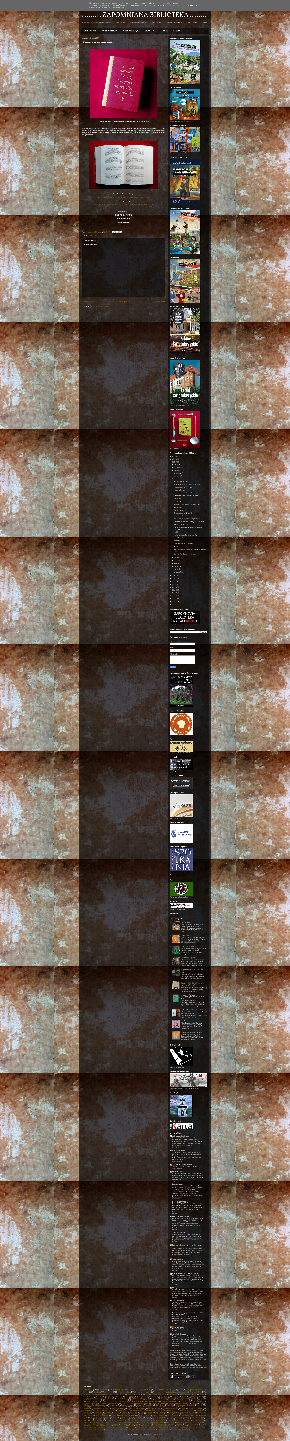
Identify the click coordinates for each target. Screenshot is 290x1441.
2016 (174, 596)
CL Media (147, 1419)
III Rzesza (170, 1417)
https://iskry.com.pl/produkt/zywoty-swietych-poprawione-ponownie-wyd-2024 (123, 197)
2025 (174, 459)
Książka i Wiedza (174, 1427)
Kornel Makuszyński (159, 1420)
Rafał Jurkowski (176, 1429)
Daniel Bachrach (161, 1412)
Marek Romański (113, 1403)
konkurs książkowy (170, 1409)
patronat (138, 1394)
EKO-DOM (194, 1415)
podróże (149, 1405)
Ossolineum (148, 1410)
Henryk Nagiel (164, 1427)
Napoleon (200, 1410)
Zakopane (146, 1415)
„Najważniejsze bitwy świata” (183, 487)
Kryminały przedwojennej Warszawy (99, 1394)
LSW (188, 1420)
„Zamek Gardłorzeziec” (181, 524)
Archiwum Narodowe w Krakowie (197, 1425)
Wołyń (139, 1415)
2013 (174, 604)
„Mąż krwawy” (178, 507)
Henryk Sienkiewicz (141, 1425)
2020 (174, 584)
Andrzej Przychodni (181, 1425)
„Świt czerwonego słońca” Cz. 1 (184, 513)
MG (201, 1394)
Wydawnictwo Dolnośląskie (185, 1405)
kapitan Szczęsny (183, 1403)
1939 (202, 1419)
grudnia (176, 464)
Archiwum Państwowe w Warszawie (95, 1427)
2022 (174, 578)
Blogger (159, 1434)
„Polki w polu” (185, 935)
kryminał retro (145, 1390)
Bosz (85, 1420)
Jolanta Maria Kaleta (158, 1403)
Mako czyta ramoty (178, 1150)
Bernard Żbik (185, 1415)
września (177, 473)
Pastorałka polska (178, 1316)
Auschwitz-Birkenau (112, 1427)
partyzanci (195, 1419)
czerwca (177, 557)
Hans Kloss (119, 1420)
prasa (170, 1400)
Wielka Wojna (99, 1419)
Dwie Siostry (131, 1427)
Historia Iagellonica (158, 1417)
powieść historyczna (159, 1394)
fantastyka (140, 1405)
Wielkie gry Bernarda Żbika (99, 1417)
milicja (200, 1396)
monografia (129, 1396)
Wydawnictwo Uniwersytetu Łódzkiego (115, 1414)
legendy (200, 1405)
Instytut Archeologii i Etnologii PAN (186, 1417)
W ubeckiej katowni (178, 1234)
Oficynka (164, 1398)
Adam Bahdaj (170, 1425)
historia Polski (118, 1390)
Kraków (121, 1394)
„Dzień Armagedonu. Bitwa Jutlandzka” (186, 496)
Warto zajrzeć (151, 31)
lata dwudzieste (109, 1396)
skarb (99, 1396)
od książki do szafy (179, 1334)
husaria (162, 1425)
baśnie (168, 1414)
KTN (85, 1400)
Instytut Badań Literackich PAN (113, 1429)
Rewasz (183, 1427)
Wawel (114, 1415)
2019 (174, 587)
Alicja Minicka (159, 1422)
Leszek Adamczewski (101, 1415)
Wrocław (203, 1400)
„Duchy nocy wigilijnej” (188, 958)
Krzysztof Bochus (173, 1420)
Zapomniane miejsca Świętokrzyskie (113, 1422)
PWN (102, 1403)
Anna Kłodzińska (93, 1401)
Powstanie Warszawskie (98, 1407)
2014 (174, 601)
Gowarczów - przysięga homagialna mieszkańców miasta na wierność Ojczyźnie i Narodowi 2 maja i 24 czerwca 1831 (187, 1187)
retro (86, 1392)
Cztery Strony (122, 1427)
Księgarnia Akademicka (186, 1412)
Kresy (195, 1394)
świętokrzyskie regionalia (135, 1417)
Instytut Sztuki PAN (128, 1429)
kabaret (175, 1414)
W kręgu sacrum (178, 1288)
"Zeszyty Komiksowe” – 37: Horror (185, 554)
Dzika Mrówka (106, 1425)
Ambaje (124, 1419)
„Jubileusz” (177, 541)
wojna (132, 1390)
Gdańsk (86, 1403)
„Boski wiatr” (178, 501)
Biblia (147, 1417)
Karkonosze (129, 1420)
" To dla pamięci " (178, 1300)
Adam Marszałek (141, 1403)
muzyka (154, 1415)
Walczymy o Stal (178, 1327)
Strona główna (90, 31)
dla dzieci (149, 1400)
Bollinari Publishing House (185, 1422)
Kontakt (176, 31)
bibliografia (125, 1424)
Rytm (132, 1415)
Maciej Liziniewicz (154, 1409)
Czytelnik (177, 1407)
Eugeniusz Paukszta (141, 1427)
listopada (177, 467)
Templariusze (95, 1422)
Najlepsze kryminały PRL (145, 1396)
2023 (174, 576)
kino (131, 1403)
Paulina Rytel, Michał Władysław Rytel (184, 1204)
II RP (201, 1398)
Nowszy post (88, 302)
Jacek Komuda (121, 1410)
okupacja (162, 1415)
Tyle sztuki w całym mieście (182, 1165)
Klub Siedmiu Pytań (131, 31)
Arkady (131, 1419)
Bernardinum (126, 1401)
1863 (197, 1427)
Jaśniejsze (175, 1166)
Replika (96, 1392)
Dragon (97, 1425)
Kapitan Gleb (154, 1425)
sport (124, 1412)
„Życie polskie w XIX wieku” (183, 493)
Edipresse (116, 1425)
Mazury (171, 1403)
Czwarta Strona (96, 1400)
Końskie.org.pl (177, 1184)
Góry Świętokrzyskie (153, 1407)
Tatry (161, 1414)
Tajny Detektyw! (177, 1259)
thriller (141, 1414)
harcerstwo (182, 1410)
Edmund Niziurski (127, 1425)
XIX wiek (133, 1414)
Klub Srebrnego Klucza (142, 1420)
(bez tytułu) (184, 1021)
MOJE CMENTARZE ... (180, 1202)
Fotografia (173, 1412)
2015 (174, 598)
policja (114, 1409)
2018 (174, 590)
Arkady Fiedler (170, 1422)
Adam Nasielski (197, 1401)
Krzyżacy (108, 1412)
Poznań (175, 1396)
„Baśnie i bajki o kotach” (189, 946)
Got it (198, 5)
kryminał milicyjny (122, 1398)
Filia (102, 1429)
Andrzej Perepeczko (191, 1424)
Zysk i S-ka (184, 1401)
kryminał (104, 1390)
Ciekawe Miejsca (142, 1392)
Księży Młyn (133, 1412)
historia (90, 235)
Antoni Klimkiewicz (178, 1249)
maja (176, 560)
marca (176, 566)
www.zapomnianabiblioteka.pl (179, 1352)
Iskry (95, 235)
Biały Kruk (139, 1419)
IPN (85, 1407)
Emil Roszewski (124, 1415)
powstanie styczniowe (100, 1409)
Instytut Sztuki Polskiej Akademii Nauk (145, 1429)
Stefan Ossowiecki (113, 1424)
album (159, 1396)
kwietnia (177, 563)
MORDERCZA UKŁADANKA (181, 1275)
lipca (176, 479)
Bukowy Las (98, 1412)
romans (195, 1403)
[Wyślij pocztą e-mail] (113, 232)
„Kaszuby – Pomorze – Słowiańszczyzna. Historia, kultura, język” (192, 996)
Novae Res (196, 1392)
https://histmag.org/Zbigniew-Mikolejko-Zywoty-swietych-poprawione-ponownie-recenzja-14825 (123, 204)
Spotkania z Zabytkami (110, 1401)
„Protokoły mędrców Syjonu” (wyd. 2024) (187, 504)
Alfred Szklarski (159, 1424)
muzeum (184, 1396)
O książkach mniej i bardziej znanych (185, 1273)
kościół (187, 1419)
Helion (94, 1424)
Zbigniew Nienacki (127, 1405)
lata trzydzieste (185, 1394)
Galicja (111, 1410)
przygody (108, 1392)
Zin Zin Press (190, 1427)
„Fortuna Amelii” (186, 922)
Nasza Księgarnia (135, 1410)
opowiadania (124, 1400)
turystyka (154, 1398)
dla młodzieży (89, 1396)
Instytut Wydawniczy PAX (163, 1429)
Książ (183, 1420)
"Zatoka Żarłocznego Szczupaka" (192, 1032)
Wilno (141, 1412)
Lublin (171, 1419)
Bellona (186, 1400)
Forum (165, 31)
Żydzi (183, 1409)
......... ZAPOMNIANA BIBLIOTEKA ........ (144, 15)
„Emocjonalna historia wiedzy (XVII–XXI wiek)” (189, 522)
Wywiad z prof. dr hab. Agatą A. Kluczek (187, 484)
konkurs (117, 1412)
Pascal (86, 1422)
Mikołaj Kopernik (198, 1420)
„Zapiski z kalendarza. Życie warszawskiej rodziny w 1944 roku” (192, 983)
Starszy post (159, 302)
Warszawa (160, 1390)
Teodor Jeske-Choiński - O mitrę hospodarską (186, 1152)
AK (150, 1424)
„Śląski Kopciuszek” (180, 510)
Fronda (192, 1396)
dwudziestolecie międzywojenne (165, 1410)
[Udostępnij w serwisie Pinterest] (121, 232)
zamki (193, 1398)
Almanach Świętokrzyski (174, 1424)
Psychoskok (113, 1405)
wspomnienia (88, 1398)
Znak (132, 1407)
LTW (146, 1394)
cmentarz (149, 1412)
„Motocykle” (177, 499)
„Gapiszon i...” (178, 516)
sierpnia (177, 476)
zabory (191, 1410)
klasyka (110, 1398)
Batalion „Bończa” (179, 490)
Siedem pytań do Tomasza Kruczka (185, 535)
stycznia (177, 572)
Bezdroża (96, 1429)
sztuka (120, 1396)
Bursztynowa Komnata (97, 1420)
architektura (138, 1401)
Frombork (110, 1420)
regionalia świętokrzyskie (176, 1392)
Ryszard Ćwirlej (189, 1407)
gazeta (194, 1400)
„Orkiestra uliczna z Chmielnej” (184, 544)
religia (100, 235)
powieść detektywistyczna (179, 1398)
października (178, 470)
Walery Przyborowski (170, 1401)
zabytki (157, 1392)
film (164, 1400)
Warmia (170, 1405)
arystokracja (185, 1429)
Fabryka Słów (139, 1409)
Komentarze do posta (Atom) (99, 306)
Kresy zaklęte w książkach (181, 1216)
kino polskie (178, 1419)
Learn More (189, 5)
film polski (113, 1417)
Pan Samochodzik (110, 1400)
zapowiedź (124, 1407)
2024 (174, 462)
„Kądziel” (176, 532)
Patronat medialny (109, 31)
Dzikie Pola (102, 1410)
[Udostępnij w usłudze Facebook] (119, 232)
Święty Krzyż (115, 1419)
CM (179, 1390)
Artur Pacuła (167, 1407)
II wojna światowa (193, 1390)
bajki (107, 1419)
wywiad (178, 1400)
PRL (171, 1390)
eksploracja (135, 1424)
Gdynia (164, 1419)
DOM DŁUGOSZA (178, 1171)
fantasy (144, 1424)
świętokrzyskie (124, 1392)
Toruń (86, 1417)
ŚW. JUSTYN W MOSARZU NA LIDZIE (184, 1290)
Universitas (87, 1412)
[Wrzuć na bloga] (115, 232)
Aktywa (134, 1422)
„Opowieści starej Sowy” (179, 1302)
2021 (174, 581)
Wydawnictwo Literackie (140, 1398)
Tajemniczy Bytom (178, 1232)
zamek (140, 1400)
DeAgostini (156, 1419)
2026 (174, 456)
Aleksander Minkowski (146, 1422)
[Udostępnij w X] (117, 232)
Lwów (95, 1403)
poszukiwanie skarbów (188, 1414)
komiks (166, 1396)
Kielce (157, 1400)
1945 (128, 1422)
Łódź (121, 1409)
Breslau (140, 1407)
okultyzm (122, 1417)
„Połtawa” (177, 546)
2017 (174, 593)
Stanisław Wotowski (195, 1409)
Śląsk (129, 1409)
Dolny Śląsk (160, 1405)
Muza (202, 1415)
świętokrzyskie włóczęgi (180, 1136)
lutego (176, 569)
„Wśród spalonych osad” (181, 481)
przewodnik (100, 1398)
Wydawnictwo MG (89, 1410)
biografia (172, 1394)
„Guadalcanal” (178, 538)
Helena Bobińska (153, 1427)
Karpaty (101, 1424)
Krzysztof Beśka (151, 1414)
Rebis (124, 1403)
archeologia (113, 1407)
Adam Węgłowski (173, 1415)
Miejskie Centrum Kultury (180, 1329)
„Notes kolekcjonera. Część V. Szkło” (193, 1010)
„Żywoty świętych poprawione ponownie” (187, 519)
